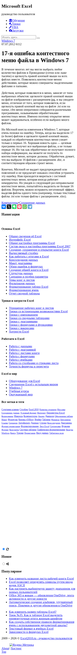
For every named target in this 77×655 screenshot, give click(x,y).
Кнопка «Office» (26, 419)
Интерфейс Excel (20, 239)
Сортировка (55, 426)
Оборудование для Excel (24, 381)
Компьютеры (9, 202)
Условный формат (28, 413)
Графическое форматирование (51, 430)
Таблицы (46, 419)
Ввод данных (42, 433)
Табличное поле (56, 433)
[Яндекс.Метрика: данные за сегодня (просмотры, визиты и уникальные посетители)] (22, 645)
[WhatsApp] (24, 206)
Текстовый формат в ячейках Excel (31, 628)
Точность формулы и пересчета (29, 366)
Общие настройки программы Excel (32, 243)
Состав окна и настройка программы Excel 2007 (39, 246)
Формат (5, 430)
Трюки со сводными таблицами (29, 318)
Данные (35, 423)
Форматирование (30, 426)
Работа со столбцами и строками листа (33, 363)
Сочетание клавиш (10, 409)
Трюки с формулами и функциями (31, 324)
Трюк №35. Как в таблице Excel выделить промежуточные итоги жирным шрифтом (35, 617)
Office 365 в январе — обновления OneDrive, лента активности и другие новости (41, 597)
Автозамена (65, 419)
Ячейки (38, 419)
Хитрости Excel (19, 331)
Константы (14, 430)
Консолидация (53, 423)
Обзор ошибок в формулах (26, 266)
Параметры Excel (56, 413)
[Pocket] (19, 206)
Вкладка (69, 430)
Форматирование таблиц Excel (28, 286)
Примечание (30, 433)
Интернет (41, 413)
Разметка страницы (47, 409)
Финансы (55, 419)
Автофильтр (24, 423)
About (5, 648)
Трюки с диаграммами (23, 321)
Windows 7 (8, 40)
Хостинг (16, 648)
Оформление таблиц (64, 416)
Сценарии (13, 423)
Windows (5, 433)
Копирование (7, 416)
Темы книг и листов (22, 280)
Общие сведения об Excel (25, 236)
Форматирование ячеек (24, 290)
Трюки (20, 433)
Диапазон (49, 416)
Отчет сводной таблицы (24, 293)
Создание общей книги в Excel (28, 269)
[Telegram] (30, 206)
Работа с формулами (22, 356)
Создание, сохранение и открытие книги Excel (39, 249)
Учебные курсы (19, 391)
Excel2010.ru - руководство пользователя (46, 638)
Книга (13, 433)
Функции (65, 426)
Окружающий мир (21, 394)
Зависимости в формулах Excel (28, 632)
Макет (4, 419)
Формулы (13, 419)
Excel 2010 (34, 409)
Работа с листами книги (24, 353)
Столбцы (24, 409)
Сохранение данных (32, 202)
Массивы (61, 409)
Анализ (41, 416)
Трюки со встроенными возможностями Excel (38, 311)
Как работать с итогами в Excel (29, 256)
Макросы (18, 416)
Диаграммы (66, 423)
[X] (9, 206)
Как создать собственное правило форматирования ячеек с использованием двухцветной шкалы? (41, 623)
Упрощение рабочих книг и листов (31, 308)
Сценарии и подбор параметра (28, 276)
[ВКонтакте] (3, 206)
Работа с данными (20, 346)
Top (3, 651)
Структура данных (21, 273)
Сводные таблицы (28, 429)
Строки (43, 423)
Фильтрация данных (22, 283)
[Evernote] (14, 206)
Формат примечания (10, 426)
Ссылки (4, 423)
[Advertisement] (29, 490)
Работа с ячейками (21, 359)
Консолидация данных (23, 259)
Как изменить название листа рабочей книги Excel (41, 578)
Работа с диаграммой (22, 349)
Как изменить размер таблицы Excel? (32, 611)
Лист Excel (44, 426)
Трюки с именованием (23, 314)
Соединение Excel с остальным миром (33, 384)
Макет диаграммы (20, 263)
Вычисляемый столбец (23, 253)
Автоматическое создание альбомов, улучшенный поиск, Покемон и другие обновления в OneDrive (41, 603)
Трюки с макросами (21, 328)
